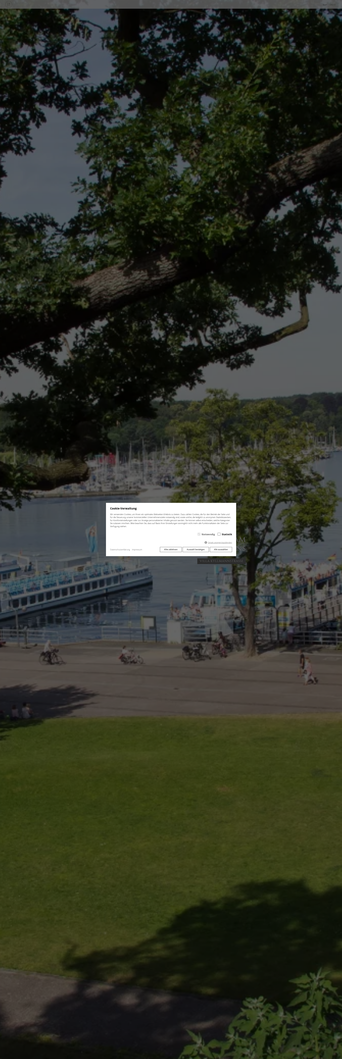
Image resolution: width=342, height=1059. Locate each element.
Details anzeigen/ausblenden (220, 542)
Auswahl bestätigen (196, 549)
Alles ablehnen (171, 549)
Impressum (137, 549)
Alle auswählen (221, 549)
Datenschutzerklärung (120, 549)
